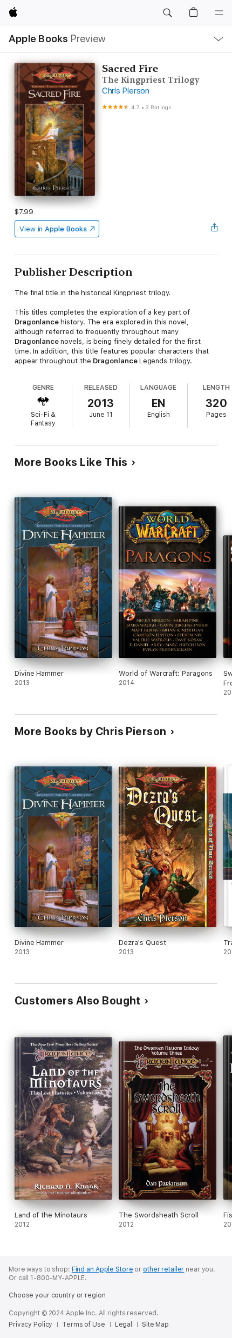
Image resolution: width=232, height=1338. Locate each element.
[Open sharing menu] (214, 228)
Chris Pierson (125, 91)
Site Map (155, 1324)
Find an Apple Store (102, 1269)
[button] (167, 13)
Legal (123, 1324)
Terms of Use (83, 1324)
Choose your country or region (57, 1295)
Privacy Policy (30, 1324)
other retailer (163, 1269)
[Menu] (219, 13)
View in (53, 229)
